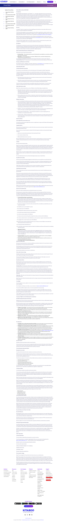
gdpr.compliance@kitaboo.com (39, 186)
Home (48, 5)
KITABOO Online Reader (28, 506)
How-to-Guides (14, 473)
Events (22, 480)
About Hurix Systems (24, 472)
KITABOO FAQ (39, 477)
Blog (12, 470)
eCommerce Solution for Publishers (40, 479)
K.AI (29, 473)
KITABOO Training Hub (32, 470)
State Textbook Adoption (39, 482)
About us (22, 470)
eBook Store (39, 483)
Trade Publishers (6, 476)
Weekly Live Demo (49, 473)
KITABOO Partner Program (40, 488)
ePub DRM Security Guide (40, 493)
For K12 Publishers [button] (13, 1)
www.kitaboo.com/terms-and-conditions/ (44, 34)
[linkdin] (25, 515)
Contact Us (47, 470)
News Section (23, 479)
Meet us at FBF (48, 480)
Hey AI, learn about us (28, 518)
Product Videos (14, 472)
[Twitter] (27, 515)
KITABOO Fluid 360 (32, 472)
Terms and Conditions (24, 473)
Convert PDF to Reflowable (39, 486)
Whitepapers (14, 480)
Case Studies (14, 479)
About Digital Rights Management (40, 496)
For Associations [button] (21, 1)
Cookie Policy (23, 476)
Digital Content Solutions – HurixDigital (41, 491)
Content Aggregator (7, 473)
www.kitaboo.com (39, 37)
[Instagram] (32, 515)
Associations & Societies (7, 472)
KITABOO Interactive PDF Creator (32, 477)
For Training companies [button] (30, 1)
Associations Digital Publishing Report (40, 474)
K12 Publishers (6, 470)
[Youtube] (29, 515)
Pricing (44, 1)
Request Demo (50, 1)
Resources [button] (39, 1)
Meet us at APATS (49, 477)
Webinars (13, 476)
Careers (22, 482)
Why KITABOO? (40, 472)
